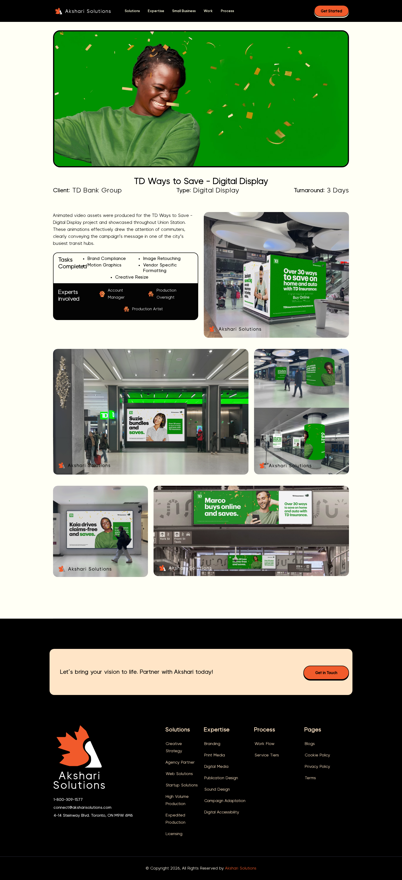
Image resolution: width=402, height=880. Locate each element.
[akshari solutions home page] (83, 11)
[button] (132, 11)
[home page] (79, 760)
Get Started (331, 11)
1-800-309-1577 (68, 800)
